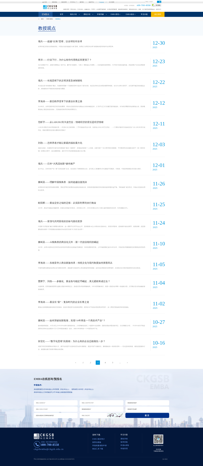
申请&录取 (125, 445)
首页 (45, 2)
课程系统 (54, 2)
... (120, 363)
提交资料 (157, 14)
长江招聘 (111, 2)
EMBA (93, 9)
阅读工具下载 (97, 449)
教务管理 (64, 2)
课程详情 (124, 439)
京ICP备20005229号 (52, 459)
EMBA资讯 (115, 14)
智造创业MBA (133, 9)
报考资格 (124, 442)
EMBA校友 (130, 14)
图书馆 (82, 2)
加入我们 (165, 459)
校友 (140, 9)
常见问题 (144, 14)
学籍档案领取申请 (99, 445)
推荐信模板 (96, 442)
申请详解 (100, 14)
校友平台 (91, 2)
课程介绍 (87, 14)
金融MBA (87, 9)
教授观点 (58, 19)
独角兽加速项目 (123, 9)
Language (101, 2)
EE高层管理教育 (112, 9)
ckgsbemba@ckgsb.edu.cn (49, 449)
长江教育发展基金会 (148, 9)
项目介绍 (73, 14)
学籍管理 (124, 448)
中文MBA (80, 9)
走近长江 (158, 9)
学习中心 (72, 2)
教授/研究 (66, 9)
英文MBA (73, 9)
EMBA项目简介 (98, 439)
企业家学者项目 (101, 9)
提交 (147, 415)
